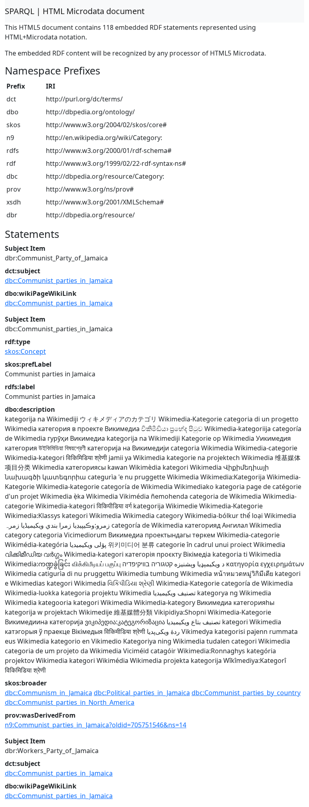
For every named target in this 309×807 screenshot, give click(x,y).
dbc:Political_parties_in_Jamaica (142, 692)
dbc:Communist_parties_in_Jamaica (59, 280)
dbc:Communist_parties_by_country (246, 692)
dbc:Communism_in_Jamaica (48, 692)
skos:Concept (25, 351)
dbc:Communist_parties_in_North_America (69, 702)
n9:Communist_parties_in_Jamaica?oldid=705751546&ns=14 (95, 724)
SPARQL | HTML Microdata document (74, 11)
